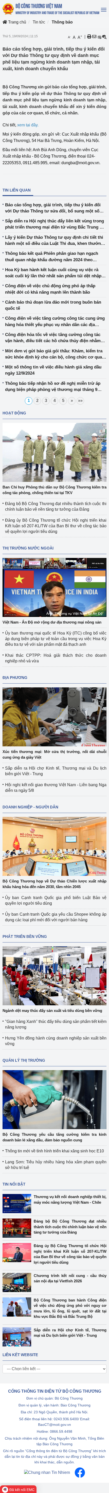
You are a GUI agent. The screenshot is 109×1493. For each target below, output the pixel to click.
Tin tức (39, 22)
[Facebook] (80, 1472)
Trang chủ (16, 22)
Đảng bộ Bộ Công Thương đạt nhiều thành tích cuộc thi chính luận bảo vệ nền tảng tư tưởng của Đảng (70, 1226)
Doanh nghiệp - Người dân (30, 807)
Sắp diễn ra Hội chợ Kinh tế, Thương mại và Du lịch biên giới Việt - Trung (70, 1332)
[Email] (94, 36)
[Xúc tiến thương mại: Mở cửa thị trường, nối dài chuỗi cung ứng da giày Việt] (54, 716)
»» (80, 400)
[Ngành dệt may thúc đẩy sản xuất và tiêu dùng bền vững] (54, 975)
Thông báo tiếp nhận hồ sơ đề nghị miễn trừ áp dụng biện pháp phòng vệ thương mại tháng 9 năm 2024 (52, 387)
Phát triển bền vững (25, 936)
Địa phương (15, 677)
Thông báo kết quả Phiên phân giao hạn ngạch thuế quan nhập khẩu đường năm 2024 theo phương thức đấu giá (51, 257)
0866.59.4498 (61, 1431)
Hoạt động (14, 413)
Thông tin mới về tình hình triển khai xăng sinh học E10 (54, 1151)
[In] (89, 36)
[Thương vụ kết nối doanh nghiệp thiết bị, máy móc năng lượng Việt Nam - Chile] (18, 1203)
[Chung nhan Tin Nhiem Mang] (47, 1472)
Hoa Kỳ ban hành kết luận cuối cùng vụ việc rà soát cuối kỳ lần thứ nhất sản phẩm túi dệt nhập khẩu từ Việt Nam (53, 273)
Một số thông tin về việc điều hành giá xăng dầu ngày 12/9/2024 (53, 370)
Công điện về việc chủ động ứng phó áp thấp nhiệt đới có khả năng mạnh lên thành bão (50, 288)
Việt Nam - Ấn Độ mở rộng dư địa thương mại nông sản (52, 622)
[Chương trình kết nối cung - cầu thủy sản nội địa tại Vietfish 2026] (18, 1282)
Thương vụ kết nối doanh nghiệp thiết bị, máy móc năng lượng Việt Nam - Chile (70, 1199)
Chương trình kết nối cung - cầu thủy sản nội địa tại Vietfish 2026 (70, 1278)
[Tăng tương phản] (99, 36)
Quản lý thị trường (24, 1060)
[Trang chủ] (51, 9)
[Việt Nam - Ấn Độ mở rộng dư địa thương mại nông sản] (54, 587)
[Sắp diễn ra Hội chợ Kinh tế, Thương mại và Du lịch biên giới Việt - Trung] (18, 1336)
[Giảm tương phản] (104, 36)
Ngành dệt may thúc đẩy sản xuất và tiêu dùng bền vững (52, 1010)
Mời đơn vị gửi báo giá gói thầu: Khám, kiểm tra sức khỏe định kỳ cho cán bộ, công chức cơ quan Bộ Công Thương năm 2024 (54, 355)
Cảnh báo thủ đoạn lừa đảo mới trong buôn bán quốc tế (53, 305)
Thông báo (62, 22)
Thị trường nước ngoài (28, 548)
